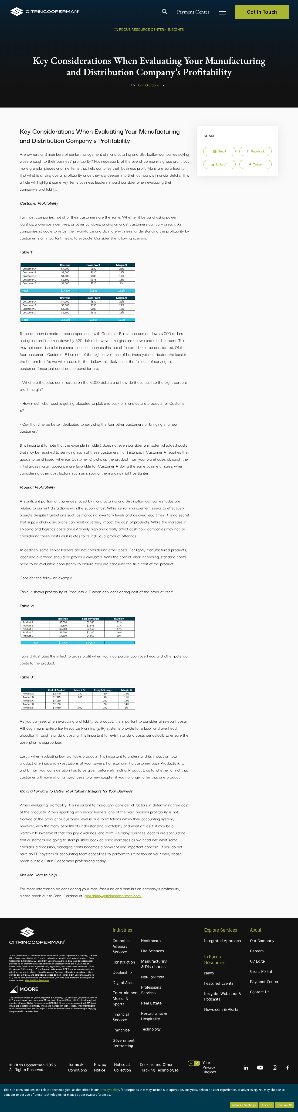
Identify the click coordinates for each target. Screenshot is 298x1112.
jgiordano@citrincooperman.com (112, 895)
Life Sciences (152, 951)
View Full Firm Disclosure (37, 980)
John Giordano (148, 85)
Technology (150, 1029)
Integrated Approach (222, 940)
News (209, 973)
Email (222, 151)
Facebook (258, 151)
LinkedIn (222, 164)
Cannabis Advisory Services (121, 946)
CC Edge (257, 961)
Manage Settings (244, 1105)
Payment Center (193, 11)
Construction (124, 962)
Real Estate (151, 1003)
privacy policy (109, 1090)
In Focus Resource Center (139, 29)
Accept (267, 1105)
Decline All (285, 1105)
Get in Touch (262, 11)
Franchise (121, 1030)
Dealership (122, 972)
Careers (257, 951)
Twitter (258, 164)
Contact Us (259, 992)
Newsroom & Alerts (221, 1009)
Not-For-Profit (153, 977)
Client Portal (261, 971)
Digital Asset (124, 982)
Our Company (262, 940)
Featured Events (218, 983)
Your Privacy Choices (209, 1067)
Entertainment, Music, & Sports (126, 998)
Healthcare (151, 940)
